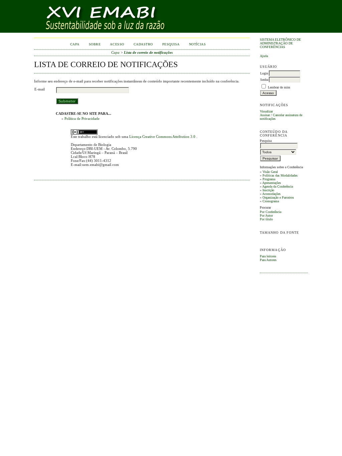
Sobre (95, 44)
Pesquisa (171, 44)
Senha (264, 79)
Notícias (197, 44)
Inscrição (268, 190)
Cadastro (143, 44)
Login (264, 73)
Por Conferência (270, 212)
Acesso (117, 44)
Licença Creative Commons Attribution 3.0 (162, 137)
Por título (266, 219)
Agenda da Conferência (277, 186)
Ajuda (264, 56)
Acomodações (271, 194)
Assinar (265, 115)
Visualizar (266, 111)
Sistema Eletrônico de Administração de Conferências (280, 43)
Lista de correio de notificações (148, 52)
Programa (269, 179)
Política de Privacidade (82, 119)
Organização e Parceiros (278, 197)
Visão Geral (270, 172)
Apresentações (271, 183)
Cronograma (271, 201)
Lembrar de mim (279, 87)
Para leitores (268, 256)
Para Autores (268, 260)
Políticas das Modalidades (280, 175)
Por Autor (266, 215)
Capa (74, 44)
